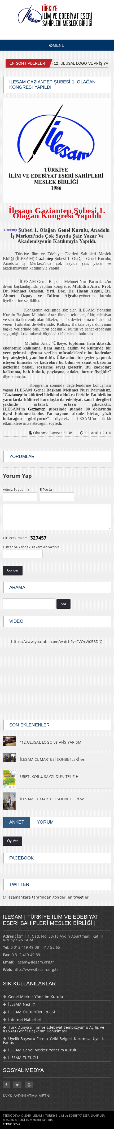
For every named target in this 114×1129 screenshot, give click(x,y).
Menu (59, 45)
